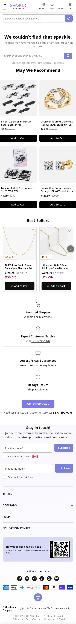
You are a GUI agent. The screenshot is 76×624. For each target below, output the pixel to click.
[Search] (69, 18)
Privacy (30, 477)
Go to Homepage (38, 403)
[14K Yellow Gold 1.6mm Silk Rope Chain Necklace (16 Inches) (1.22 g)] (56, 243)
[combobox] (34, 18)
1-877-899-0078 (40, 341)
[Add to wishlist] (33, 230)
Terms (22, 477)
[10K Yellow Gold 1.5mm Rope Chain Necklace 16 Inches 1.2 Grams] (19, 243)
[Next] (70, 248)
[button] (38, 494)
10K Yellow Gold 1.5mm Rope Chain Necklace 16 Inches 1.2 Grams (18, 267)
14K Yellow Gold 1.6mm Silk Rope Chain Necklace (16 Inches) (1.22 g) (56, 267)
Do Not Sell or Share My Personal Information (49, 607)
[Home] (23, 6)
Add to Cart (18, 138)
